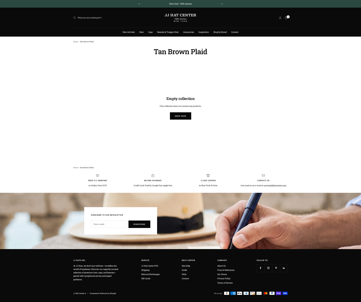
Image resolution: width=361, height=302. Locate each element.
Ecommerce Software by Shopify (103, 293)
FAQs (184, 274)
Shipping (145, 270)
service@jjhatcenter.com (275, 185)
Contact (234, 32)
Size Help (186, 265)
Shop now (180, 116)
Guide (184, 270)
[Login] (280, 18)
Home (75, 41)
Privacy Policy (223, 278)
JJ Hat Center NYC (149, 265)
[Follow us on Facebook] (260, 268)
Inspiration (204, 32)
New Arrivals (129, 32)
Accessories (188, 32)
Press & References (226, 270)
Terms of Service (225, 282)
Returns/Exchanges (150, 274)
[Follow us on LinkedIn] (284, 268)
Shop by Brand (220, 32)
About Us (221, 265)
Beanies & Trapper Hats (168, 32)
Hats (141, 32)
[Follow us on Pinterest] (276, 268)
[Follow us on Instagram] (268, 268)
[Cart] (286, 17)
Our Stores (222, 274)
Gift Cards (145, 278)
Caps (150, 32)
